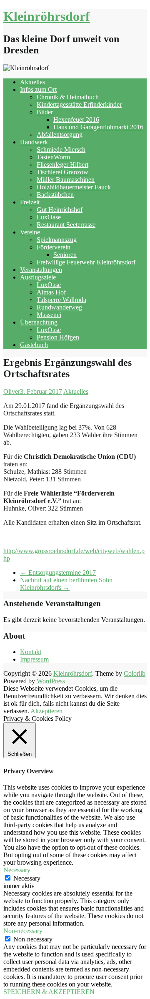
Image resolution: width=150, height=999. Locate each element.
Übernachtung (39, 322)
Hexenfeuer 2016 (76, 119)
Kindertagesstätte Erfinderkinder (79, 104)
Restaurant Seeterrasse (66, 224)
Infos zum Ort (38, 89)
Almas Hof (51, 292)
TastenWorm (53, 157)
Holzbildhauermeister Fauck (74, 187)
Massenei (49, 314)
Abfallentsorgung (59, 134)
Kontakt (30, 651)
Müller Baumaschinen (66, 179)
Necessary (26, 878)
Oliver (11, 391)
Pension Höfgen (58, 337)
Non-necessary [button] (22, 930)
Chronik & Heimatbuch (68, 97)
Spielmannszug (57, 239)
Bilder (45, 112)
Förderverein (53, 247)
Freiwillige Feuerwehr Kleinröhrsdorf (86, 262)
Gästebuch (34, 344)
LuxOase (49, 217)
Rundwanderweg (59, 307)
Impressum (34, 659)
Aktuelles (32, 82)
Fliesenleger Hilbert (62, 164)
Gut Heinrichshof (59, 209)
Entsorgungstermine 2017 (58, 572)
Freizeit (30, 202)
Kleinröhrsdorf (46, 16)
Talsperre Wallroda (61, 299)
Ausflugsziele (38, 277)
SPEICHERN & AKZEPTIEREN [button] (49, 991)
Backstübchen (55, 194)
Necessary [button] (16, 869)
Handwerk (34, 142)
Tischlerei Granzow (62, 172)
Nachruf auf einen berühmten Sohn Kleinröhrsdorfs (66, 583)
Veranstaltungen (41, 269)
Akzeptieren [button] (46, 711)
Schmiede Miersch (61, 149)
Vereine (30, 232)
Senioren (65, 254)
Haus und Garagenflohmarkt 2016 (98, 127)
